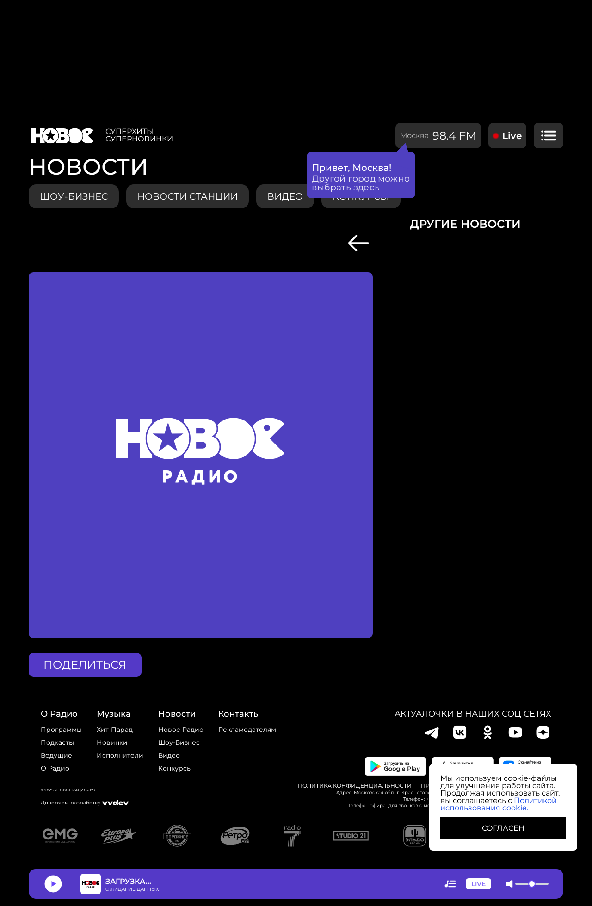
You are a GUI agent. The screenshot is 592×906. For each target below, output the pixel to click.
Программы (61, 729)
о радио (59, 714)
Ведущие (56, 755)
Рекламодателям (247, 729)
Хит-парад (115, 729)
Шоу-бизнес (74, 196)
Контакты (239, 714)
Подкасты (57, 742)
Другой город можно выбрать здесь (361, 183)
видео (285, 196)
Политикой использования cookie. (498, 804)
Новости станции (187, 196)
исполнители (120, 755)
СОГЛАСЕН (503, 828)
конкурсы (175, 768)
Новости (177, 714)
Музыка (114, 714)
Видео (169, 755)
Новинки (112, 742)
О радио (55, 768)
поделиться (85, 664)
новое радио (181, 729)
